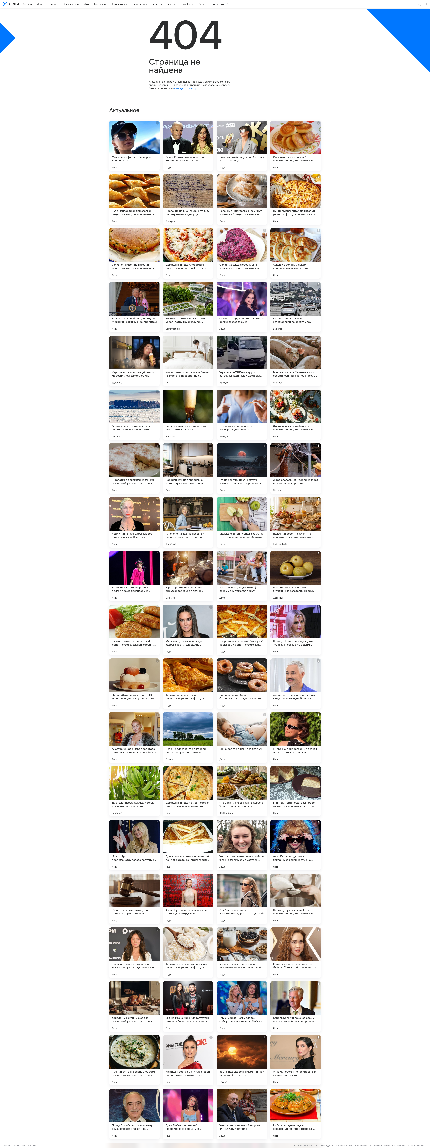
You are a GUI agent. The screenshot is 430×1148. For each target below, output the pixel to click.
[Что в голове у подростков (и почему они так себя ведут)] (242, 576)
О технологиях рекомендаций (318, 1145)
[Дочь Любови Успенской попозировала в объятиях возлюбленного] (188, 1114)
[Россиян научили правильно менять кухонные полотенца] (188, 468)
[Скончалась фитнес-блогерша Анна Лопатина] (134, 146)
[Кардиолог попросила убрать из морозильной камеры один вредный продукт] (134, 361)
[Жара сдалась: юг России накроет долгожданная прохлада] (295, 468)
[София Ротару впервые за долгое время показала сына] (242, 307)
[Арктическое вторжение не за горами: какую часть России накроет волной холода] (134, 415)
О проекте (297, 1145)
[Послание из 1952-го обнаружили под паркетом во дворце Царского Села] (188, 199)
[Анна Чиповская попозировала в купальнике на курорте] (295, 1060)
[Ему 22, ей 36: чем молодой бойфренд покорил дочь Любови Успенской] (242, 1006)
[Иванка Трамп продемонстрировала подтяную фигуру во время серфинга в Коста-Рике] (134, 845)
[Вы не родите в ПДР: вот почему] (242, 737)
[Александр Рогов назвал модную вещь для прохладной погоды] (295, 683)
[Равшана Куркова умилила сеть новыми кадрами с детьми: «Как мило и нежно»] (134, 952)
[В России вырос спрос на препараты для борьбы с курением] (242, 415)
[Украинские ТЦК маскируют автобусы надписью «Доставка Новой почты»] (242, 361)
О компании (19, 1145)
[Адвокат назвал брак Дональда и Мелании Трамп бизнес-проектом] (134, 307)
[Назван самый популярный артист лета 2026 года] (242, 146)
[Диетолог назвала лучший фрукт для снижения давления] (134, 791)
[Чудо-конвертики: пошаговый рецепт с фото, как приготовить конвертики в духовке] (134, 199)
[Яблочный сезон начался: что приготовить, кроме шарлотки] (295, 522)
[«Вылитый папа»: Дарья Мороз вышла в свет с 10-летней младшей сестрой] (134, 522)
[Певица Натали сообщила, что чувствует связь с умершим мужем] (295, 630)
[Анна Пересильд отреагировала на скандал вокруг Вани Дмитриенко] (188, 899)
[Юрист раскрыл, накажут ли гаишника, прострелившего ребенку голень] (134, 899)
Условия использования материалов (388, 1145)
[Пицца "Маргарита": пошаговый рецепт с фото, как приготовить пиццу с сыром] (295, 199)
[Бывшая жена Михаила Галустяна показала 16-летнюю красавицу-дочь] (188, 1006)
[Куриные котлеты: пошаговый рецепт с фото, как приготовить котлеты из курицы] (134, 630)
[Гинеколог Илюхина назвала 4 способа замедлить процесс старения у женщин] (188, 522)
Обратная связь (416, 1145)
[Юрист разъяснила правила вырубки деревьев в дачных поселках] (188, 576)
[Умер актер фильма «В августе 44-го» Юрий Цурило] (242, 1114)
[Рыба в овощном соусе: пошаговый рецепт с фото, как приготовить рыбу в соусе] (295, 1114)
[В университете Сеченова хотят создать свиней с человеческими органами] (295, 361)
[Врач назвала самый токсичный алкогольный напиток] (188, 415)
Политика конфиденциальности (351, 1145)
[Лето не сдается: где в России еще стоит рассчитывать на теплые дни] (188, 737)
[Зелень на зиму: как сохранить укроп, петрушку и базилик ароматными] (188, 307)
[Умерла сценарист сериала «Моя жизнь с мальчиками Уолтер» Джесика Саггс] (242, 845)
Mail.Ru (6, 1145)
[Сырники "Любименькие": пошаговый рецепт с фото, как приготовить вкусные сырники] (295, 146)
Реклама (31, 1145)
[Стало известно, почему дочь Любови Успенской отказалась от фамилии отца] (295, 952)
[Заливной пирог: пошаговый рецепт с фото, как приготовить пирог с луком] (134, 253)
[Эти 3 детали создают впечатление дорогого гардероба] (242, 899)
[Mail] (5, 4)
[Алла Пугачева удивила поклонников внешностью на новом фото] (295, 845)
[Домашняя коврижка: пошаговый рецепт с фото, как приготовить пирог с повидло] (188, 845)
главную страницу (185, 88)
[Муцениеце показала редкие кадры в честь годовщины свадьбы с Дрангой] (188, 630)
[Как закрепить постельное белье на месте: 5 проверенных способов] (188, 361)
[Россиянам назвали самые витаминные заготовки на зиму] (295, 576)
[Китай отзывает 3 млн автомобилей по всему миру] (295, 307)
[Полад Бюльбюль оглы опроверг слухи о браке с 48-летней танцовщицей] (134, 1114)
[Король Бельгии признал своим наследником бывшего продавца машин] (295, 1006)
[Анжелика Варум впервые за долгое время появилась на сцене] (134, 576)
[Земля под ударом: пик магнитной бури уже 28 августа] (242, 1060)
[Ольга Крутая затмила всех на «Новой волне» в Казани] (188, 146)
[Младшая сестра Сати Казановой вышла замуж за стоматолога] (188, 1060)
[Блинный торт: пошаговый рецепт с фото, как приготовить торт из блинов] (295, 791)
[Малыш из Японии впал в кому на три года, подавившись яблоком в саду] (242, 522)
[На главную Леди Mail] (13, 4)
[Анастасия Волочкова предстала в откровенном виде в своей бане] (134, 737)
